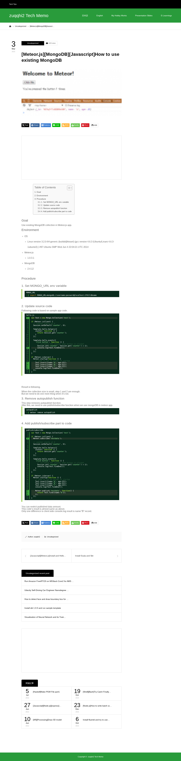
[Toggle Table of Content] (68, 187)
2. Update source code (50, 205)
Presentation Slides (143, 15)
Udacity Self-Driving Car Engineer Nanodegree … (46, 590)
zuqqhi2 (37, 537)
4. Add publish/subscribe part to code (56, 211)
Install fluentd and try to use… (96, 720)
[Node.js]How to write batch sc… (97, 706)
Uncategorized (32, 43)
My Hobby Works (119, 15)
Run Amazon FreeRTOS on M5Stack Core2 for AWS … (49, 581)
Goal (39, 192)
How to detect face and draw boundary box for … (46, 599)
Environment (42, 195)
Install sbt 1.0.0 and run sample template (42, 608)
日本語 (85, 15)
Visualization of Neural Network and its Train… (45, 617)
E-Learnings (166, 15)
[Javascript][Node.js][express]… (47, 706)
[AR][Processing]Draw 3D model (47, 720)
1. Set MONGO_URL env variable (55, 202)
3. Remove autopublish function (54, 208)
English (99, 15)
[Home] (10, 26)
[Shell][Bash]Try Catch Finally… (97, 692)
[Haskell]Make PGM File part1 (46, 692)
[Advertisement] (48, 157)
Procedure (41, 199)
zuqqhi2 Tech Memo (28, 15)
